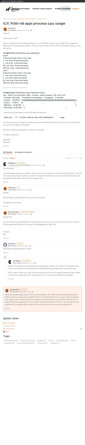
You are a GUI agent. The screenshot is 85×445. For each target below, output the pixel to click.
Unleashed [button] (54, 343)
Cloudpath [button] (41, 340)
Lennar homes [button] (42, 343)
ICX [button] (51, 340)
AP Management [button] (62, 340)
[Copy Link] (31, 30)
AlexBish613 (14, 289)
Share (5, 146)
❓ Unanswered (42, 329)
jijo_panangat (13, 212)
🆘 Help (6, 332)
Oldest (12, 158)
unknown (12, 28)
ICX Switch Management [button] (25, 343)
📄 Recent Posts (9, 326)
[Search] (59, 9)
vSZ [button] (73, 340)
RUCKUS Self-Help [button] (11, 340)
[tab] (8, 152)
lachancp (11, 244)
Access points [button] (9, 343)
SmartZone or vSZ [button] (27, 340)
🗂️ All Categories (9, 323)
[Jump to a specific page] (80, 158)
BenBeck (11, 163)
